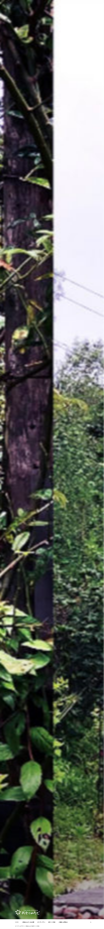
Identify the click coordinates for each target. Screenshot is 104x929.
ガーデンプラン (41, 922)
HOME (17, 922)
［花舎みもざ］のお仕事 (28, 922)
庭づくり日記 (52, 922)
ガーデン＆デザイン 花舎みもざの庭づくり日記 (27, 926)
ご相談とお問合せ (63, 922)
